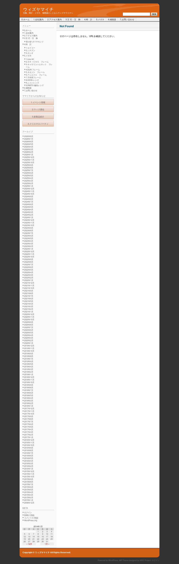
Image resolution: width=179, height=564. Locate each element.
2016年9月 (28, 447)
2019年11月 (29, 348)
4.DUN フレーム (33, 69)
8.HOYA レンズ (32, 80)
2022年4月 (28, 272)
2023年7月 (28, 233)
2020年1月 (28, 343)
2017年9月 (28, 416)
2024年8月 (28, 199)
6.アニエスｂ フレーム (36, 74)
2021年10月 (29, 288)
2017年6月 (28, 424)
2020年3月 (28, 337)
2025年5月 (28, 175)
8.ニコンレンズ (32, 82)
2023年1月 (28, 248)
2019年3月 (28, 369)
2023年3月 (28, 243)
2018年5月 (28, 395)
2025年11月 (29, 159)
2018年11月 (29, 379)
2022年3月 (28, 274)
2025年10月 (29, 162)
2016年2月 (28, 466)
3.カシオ (29, 52)
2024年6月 (28, 204)
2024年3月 (28, 212)
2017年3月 (28, 432)
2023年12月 (29, 219)
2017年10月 (29, 413)
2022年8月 (28, 261)
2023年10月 (29, 225)
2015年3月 (28, 494)
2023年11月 (29, 222)
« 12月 (29, 543)
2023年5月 (28, 238)
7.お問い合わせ (127, 19)
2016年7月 (28, 452)
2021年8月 (28, 293)
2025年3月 (28, 180)
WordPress (113, 560)
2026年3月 (28, 149)
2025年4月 (28, 178)
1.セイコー (30, 47)
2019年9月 (28, 353)
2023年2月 (28, 246)
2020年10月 (29, 319)
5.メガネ (100, 19)
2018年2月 (28, 403)
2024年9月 (28, 196)
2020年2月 (28, 340)
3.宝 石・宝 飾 (73, 19)
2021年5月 (28, 301)
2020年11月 (29, 316)
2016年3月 (28, 463)
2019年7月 (28, 358)
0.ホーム (26, 19)
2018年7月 (28, 390)
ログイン (28, 512)
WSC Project (145, 560)
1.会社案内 (38, 19)
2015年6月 (28, 486)
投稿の (29, 515)
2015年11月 (29, 473)
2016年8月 (28, 450)
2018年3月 (28, 400)
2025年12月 (29, 157)
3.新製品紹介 (38, 116)
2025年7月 (28, 170)
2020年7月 (28, 327)
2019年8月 (28, 356)
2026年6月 (28, 141)
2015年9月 (28, 479)
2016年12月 (29, 439)
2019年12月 (29, 345)
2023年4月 (28, 240)
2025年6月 (28, 172)
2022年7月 (28, 264)
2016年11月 (29, 442)
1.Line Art (30, 59)
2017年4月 (28, 429)
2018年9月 (28, 384)
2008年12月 (29, 502)
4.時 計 (88, 19)
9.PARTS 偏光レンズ (35, 85)
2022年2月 (28, 277)
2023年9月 (28, 227)
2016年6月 (28, 455)
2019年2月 (28, 371)
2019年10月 (29, 350)
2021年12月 (29, 282)
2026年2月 (28, 151)
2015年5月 (28, 489)
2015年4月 (28, 492)
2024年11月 (29, 191)
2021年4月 (28, 303)
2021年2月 (28, 308)
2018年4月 (28, 397)
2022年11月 (29, 254)
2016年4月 (28, 460)
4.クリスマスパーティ (38, 123)
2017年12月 (29, 408)
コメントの (31, 517)
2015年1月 (28, 500)
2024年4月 (28, 209)
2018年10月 (29, 382)
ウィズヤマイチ (38, 9)
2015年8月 (28, 481)
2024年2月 (28, 214)
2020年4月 (28, 335)
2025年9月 (28, 165)
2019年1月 (28, 374)
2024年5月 (28, 206)
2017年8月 (28, 418)
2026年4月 (28, 146)
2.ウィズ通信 (38, 109)
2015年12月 (29, 471)
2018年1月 (28, 405)
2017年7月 (28, 421)
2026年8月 (28, 136)
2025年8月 (28, 167)
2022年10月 (29, 256)
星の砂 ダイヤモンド (35, 41)
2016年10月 (29, 445)
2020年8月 (28, 324)
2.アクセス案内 (54, 19)
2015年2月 (28, 497)
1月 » (47, 543)
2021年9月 (28, 290)
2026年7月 (28, 138)
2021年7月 (28, 295)
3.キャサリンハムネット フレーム (39, 65)
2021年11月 (29, 285)
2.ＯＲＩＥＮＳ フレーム (37, 61)
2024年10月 (29, 193)
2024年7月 (28, 201)
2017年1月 (28, 437)
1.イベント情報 (38, 102)
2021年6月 (28, 298)
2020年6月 (28, 329)
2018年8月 (28, 387)
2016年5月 (28, 458)
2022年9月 (28, 259)
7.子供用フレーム (33, 77)
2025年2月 (28, 183)
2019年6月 (28, 361)
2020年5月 (28, 332)
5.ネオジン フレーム (35, 72)
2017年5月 (28, 426)
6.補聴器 (112, 19)
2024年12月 (29, 188)
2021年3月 (28, 306)
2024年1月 (28, 217)
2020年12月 (29, 314)
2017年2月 (28, 434)
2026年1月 (28, 154)
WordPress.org (30, 520)
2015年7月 (28, 484)
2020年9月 (28, 322)
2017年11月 (29, 411)
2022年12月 (29, 251)
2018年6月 (28, 392)
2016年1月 (28, 468)
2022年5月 (28, 269)
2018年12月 (29, 377)
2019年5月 (28, 363)
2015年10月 (29, 476)
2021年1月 (28, 311)
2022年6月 (28, 267)
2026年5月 (28, 144)
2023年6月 (28, 235)
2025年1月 (28, 185)
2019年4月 (28, 366)
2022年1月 (28, 280)
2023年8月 (28, 230)
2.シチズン (30, 50)
